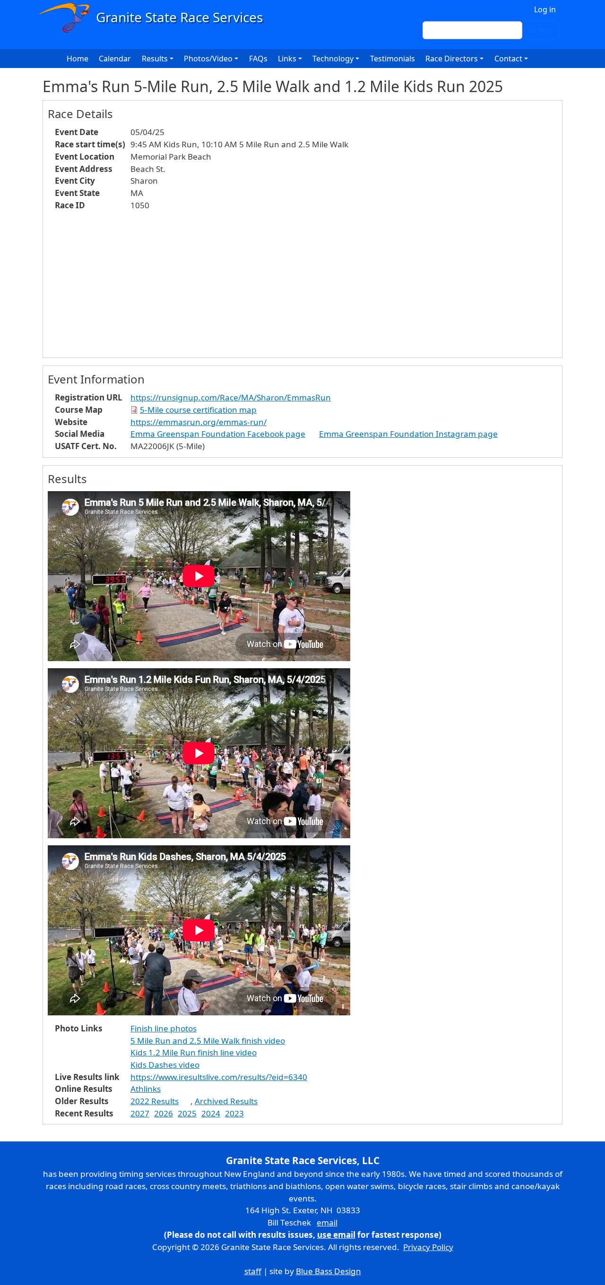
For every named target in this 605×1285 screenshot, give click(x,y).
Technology (333, 58)
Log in (545, 9)
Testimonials (392, 58)
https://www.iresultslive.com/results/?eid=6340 (218, 1077)
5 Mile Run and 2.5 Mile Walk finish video (207, 1040)
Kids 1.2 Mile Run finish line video (193, 1052)
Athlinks (145, 1088)
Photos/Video (208, 58)
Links (287, 58)
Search (540, 30)
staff (252, 1271)
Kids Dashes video (164, 1064)
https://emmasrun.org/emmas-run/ (198, 422)
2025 (187, 1113)
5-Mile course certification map (198, 409)
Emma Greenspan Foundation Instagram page (408, 433)
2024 (210, 1113)
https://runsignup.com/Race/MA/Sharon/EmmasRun (230, 397)
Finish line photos (163, 1028)
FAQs (258, 58)
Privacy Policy (428, 1247)
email (327, 1222)
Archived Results (226, 1101)
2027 (139, 1113)
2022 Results (154, 1101)
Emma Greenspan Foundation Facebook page (217, 433)
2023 (234, 1113)
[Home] (155, 17)
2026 (163, 1113)
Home (77, 58)
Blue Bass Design (328, 1271)
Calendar (115, 58)
